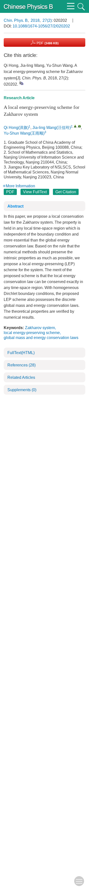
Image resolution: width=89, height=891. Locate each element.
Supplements (21, 390)
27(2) (47, 20)
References (21, 365)
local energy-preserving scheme (32, 333)
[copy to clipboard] (21, 83)
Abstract (15, 206)
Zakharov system (40, 328)
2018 (35, 20)
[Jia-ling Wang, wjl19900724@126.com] (75, 126)
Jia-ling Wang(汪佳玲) (51, 127)
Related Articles (21, 377)
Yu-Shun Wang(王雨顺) (24, 133)
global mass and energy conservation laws (41, 338)
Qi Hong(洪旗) (16, 127)
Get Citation (65, 192)
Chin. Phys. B (16, 20)
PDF (47, 43)
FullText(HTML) (21, 353)
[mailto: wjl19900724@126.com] (79, 126)
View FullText (35, 192)
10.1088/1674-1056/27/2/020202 (41, 26)
